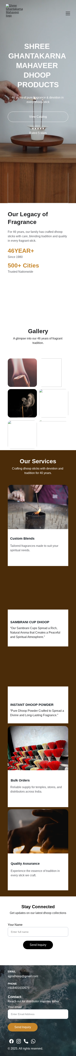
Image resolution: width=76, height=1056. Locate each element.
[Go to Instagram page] (18, 1041)
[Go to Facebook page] (11, 1041)
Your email (15, 1007)
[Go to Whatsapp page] (33, 1041)
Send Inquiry (38, 944)
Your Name (15, 924)
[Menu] (68, 13)
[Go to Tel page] (26, 1041)
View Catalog (38, 116)
